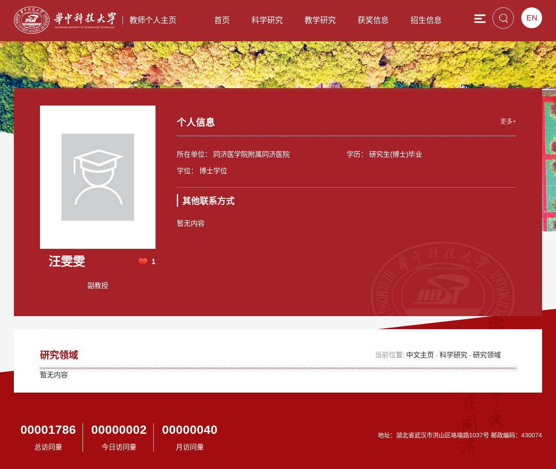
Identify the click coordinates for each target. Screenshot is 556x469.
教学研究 (320, 20)
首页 (222, 20)
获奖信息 (373, 20)
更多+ (508, 121)
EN (531, 17)
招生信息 (426, 20)
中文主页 (420, 355)
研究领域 (487, 355)
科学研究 (267, 20)
